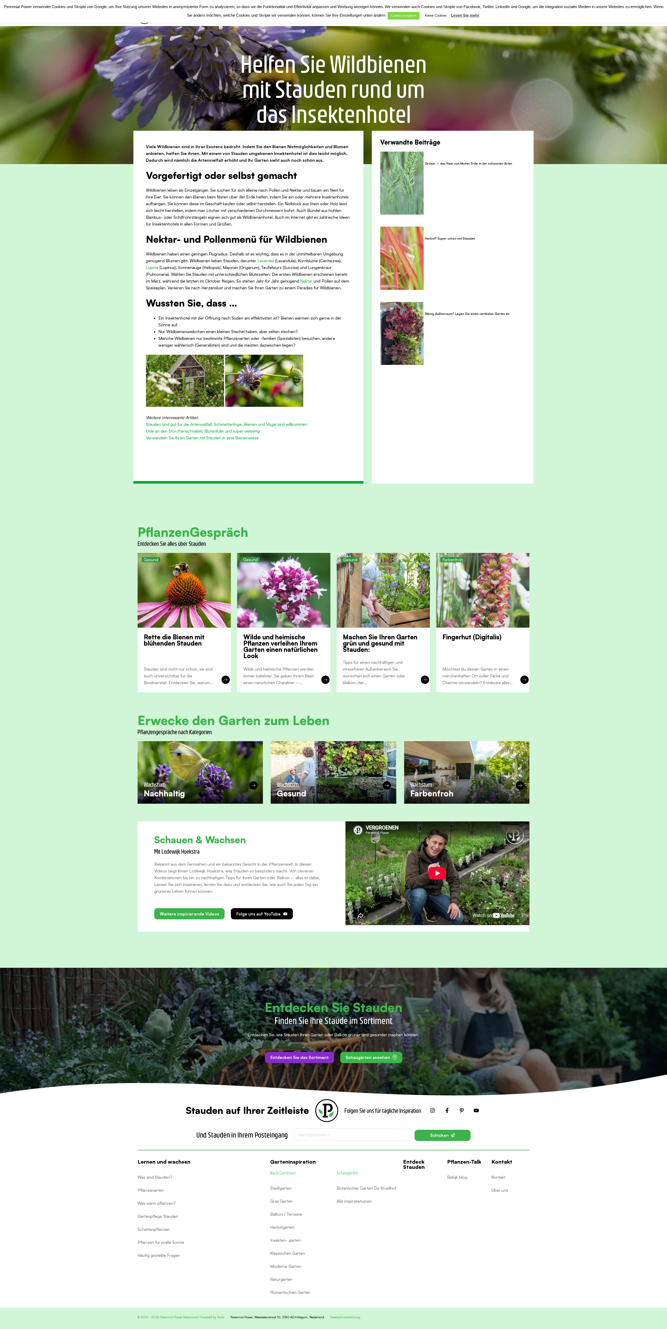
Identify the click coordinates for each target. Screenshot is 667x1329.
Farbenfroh (452, 559)
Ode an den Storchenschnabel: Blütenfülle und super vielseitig (203, 431)
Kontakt (498, 1177)
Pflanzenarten (151, 1190)
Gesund (151, 559)
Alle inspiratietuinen (354, 1201)
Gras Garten (281, 1201)
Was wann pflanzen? (157, 1203)
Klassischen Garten (287, 1253)
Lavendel (265, 260)
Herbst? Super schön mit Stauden (450, 238)
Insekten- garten (285, 1240)
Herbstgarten (282, 1227)
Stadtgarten (281, 1188)
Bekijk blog (457, 1177)
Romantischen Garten (290, 1292)
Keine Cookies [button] (436, 15)
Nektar (306, 281)
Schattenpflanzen (154, 1229)
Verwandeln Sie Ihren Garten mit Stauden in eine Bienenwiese (202, 437)
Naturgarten (281, 1279)
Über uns (499, 1190)
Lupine (152, 267)
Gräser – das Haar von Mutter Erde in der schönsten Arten (468, 163)
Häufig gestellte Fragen (159, 1255)
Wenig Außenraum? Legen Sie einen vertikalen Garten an (467, 314)
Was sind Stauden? (155, 1177)
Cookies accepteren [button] (403, 15)
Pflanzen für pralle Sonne (161, 1242)
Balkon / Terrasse (286, 1214)
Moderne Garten (285, 1266)
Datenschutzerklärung (345, 1317)
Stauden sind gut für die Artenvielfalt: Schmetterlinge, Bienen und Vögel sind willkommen (226, 424)
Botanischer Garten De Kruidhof (366, 1188)
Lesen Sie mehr (465, 15)
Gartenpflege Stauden (158, 1216)
